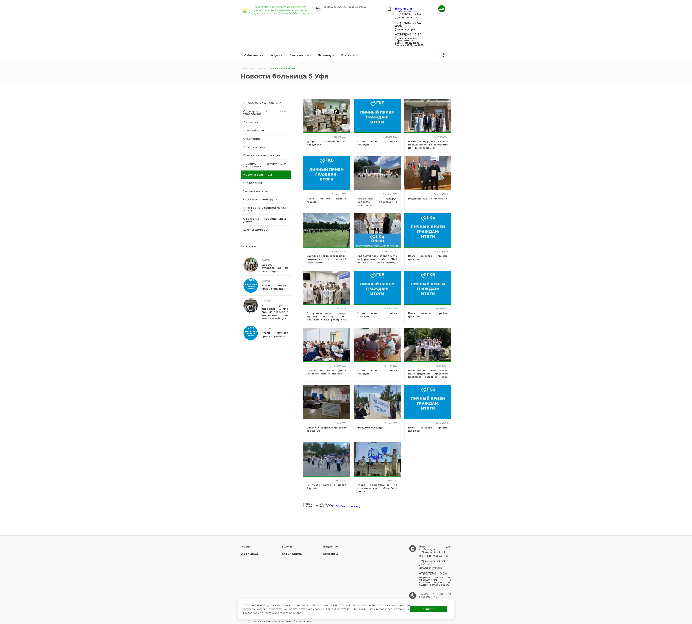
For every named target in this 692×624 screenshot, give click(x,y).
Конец (355, 506)
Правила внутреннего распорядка (264, 165)
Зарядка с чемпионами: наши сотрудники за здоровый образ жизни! (326, 259)
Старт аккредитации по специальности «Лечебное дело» (377, 488)
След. (344, 506)
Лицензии (251, 122)
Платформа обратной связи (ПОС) (264, 209)
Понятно (428, 609)
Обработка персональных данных (264, 220)
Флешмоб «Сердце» (370, 427)
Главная (246, 546)
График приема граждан (261, 155)
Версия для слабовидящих (405, 10)
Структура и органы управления (264, 112)
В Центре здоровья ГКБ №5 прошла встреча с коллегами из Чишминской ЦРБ (274, 312)
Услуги (275, 55)
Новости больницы (257, 174)
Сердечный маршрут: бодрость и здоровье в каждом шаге (377, 201)
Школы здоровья (256, 229)
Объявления (252, 183)
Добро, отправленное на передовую (274, 268)
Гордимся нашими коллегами (427, 198)
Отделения (251, 138)
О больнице (252, 55)
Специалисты (299, 55)
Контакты (348, 55)
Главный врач (253, 130)
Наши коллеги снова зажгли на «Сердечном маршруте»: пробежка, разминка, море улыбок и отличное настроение (428, 377)
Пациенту (325, 55)
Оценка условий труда (260, 199)
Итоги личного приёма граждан (274, 287)
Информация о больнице (262, 103)
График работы (254, 147)
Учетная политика (256, 191)
